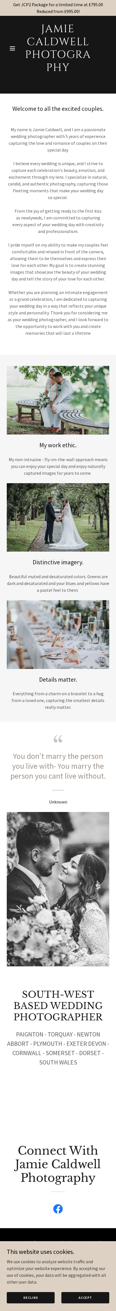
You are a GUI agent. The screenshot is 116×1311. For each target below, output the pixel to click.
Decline (30, 1297)
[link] (58, 69)
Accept (85, 1297)
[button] (14, 48)
